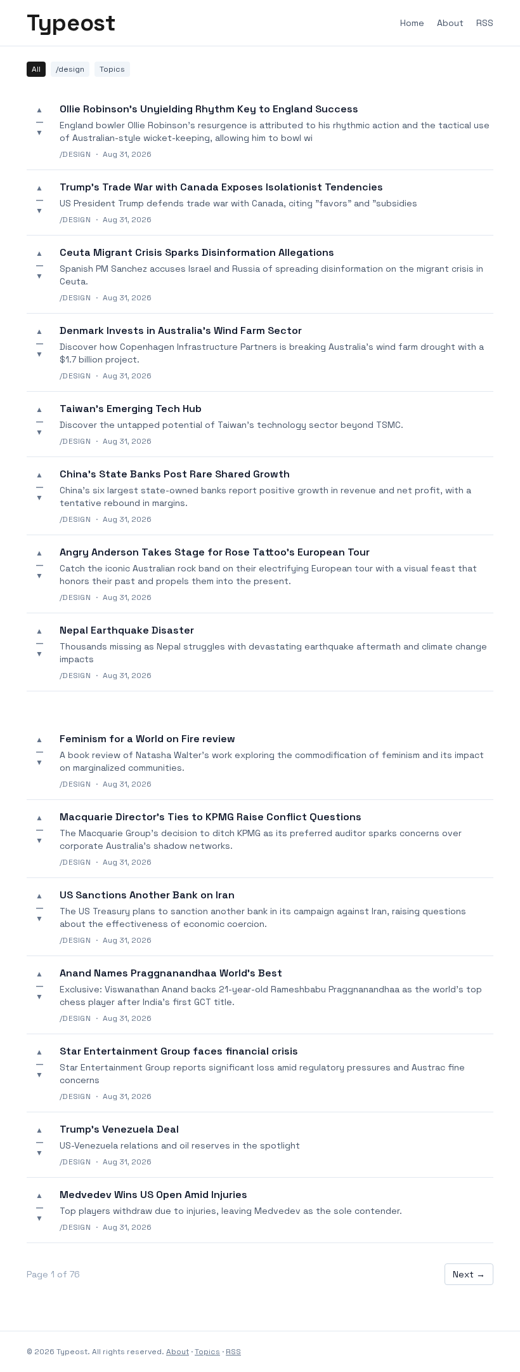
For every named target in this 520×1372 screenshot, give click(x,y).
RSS (484, 23)
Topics (112, 69)
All (36, 69)
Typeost (71, 23)
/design (70, 69)
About (450, 23)
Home (412, 23)
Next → (469, 1274)
